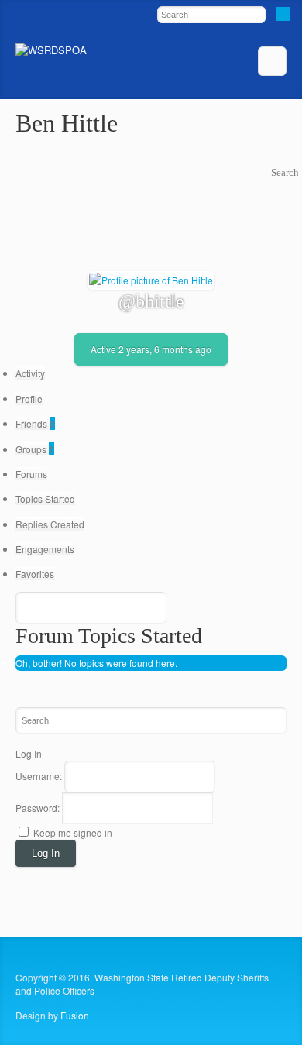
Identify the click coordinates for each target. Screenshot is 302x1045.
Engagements (44, 548)
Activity (30, 373)
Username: (39, 775)
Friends (35, 423)
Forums (31, 473)
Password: (38, 807)
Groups (34, 448)
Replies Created (49, 524)
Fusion (74, 1015)
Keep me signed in (72, 832)
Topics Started (45, 498)
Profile (29, 398)
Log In (46, 853)
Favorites (34, 573)
